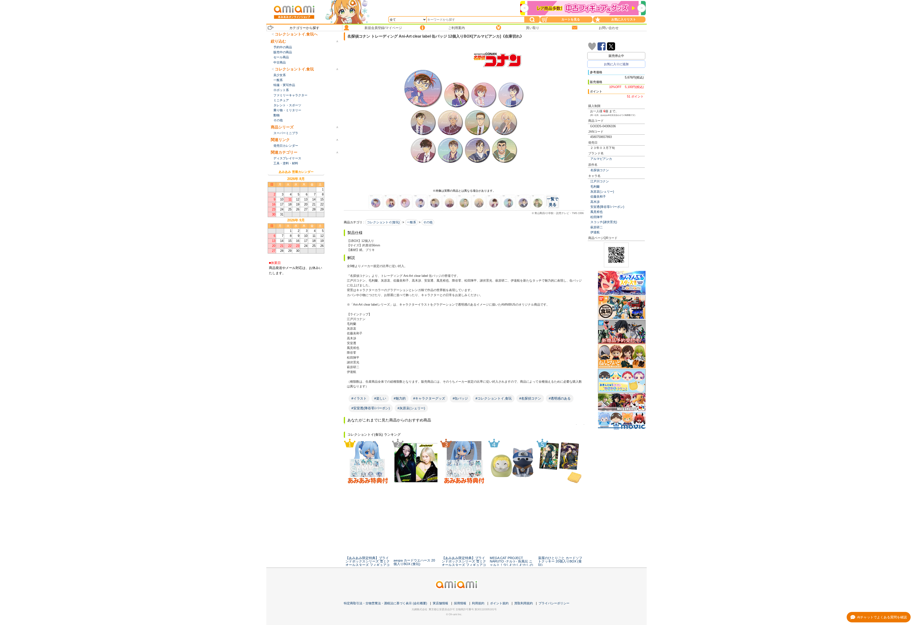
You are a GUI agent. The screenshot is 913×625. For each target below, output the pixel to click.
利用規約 (478, 603)
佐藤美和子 (598, 196)
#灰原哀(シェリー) (411, 408)
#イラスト (359, 398)
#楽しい (380, 398)
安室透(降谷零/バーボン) (607, 207)
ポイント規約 (499, 603)
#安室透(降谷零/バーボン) (370, 408)
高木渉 (595, 202)
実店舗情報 (440, 603)
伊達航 (595, 232)
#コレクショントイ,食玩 (494, 398)
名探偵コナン (599, 170)
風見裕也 (596, 212)
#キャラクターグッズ (429, 398)
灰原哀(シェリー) (602, 191)
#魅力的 (400, 398)
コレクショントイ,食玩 (294, 69)
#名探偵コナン (530, 398)
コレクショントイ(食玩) (383, 222)
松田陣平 (596, 217)
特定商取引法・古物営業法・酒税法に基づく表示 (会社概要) (385, 603)
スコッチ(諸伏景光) (603, 222)
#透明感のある (560, 398)
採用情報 (460, 603)
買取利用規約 (523, 603)
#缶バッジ (460, 398)
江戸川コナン (599, 181)
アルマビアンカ (601, 159)
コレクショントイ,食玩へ (296, 34)
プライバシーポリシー (554, 603)
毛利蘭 (595, 186)
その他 (427, 222)
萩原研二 (596, 227)
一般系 (411, 222)
